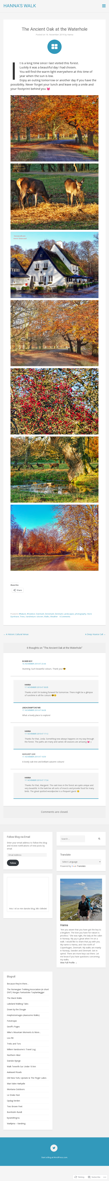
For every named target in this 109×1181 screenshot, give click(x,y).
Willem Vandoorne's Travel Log (21, 1049)
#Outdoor (31, 614)
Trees (22, 616)
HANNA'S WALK (19, 5)
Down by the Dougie (16, 1009)
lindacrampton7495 (31, 707)
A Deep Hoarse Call (95, 634)
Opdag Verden (13, 1100)
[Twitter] (53, 1148)
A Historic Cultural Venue (16, 634)
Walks (46, 616)
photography (80, 614)
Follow (13, 863)
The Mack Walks (14, 998)
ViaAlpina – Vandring (16, 1123)
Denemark (49, 614)
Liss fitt (10, 1038)
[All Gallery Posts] (54, 47)
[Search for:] (72, 838)
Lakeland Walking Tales (17, 1003)
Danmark (40, 614)
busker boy (27, 661)
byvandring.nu (13, 1117)
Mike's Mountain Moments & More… (24, 1032)
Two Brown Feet (14, 1106)
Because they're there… (18, 983)
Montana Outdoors (16, 1089)
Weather (54, 616)
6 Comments (65, 616)
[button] (54, 128)
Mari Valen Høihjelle (16, 1083)
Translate (81, 866)
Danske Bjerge (14, 1060)
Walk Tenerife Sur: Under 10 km (21, 1066)
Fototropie (12, 1020)
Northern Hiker (14, 1055)
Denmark (59, 614)
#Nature (22, 614)
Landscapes (69, 614)
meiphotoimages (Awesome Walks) (23, 1015)
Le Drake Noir (13, 1095)
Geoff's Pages (13, 1026)
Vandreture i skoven (34, 616)
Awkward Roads (14, 1072)
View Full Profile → (68, 962)
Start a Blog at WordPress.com (54, 1157)
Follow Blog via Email (18, 836)
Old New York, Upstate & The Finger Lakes (26, 1078)
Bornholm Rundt (14, 1112)
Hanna (70, 34)
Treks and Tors (14, 1043)
